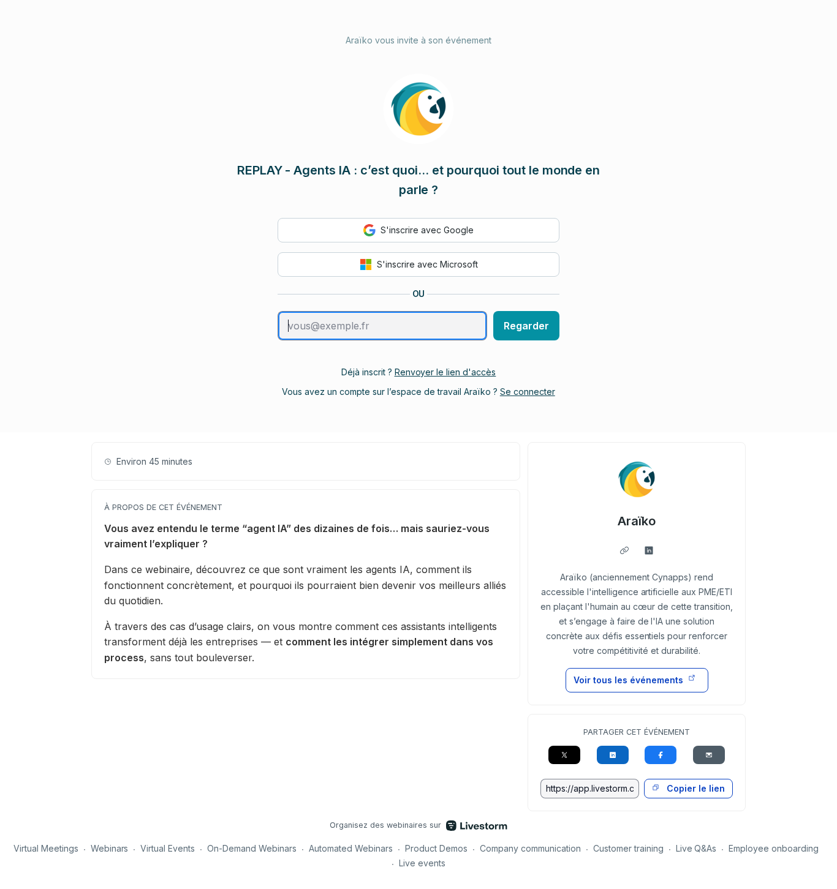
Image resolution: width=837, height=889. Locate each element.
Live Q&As (696, 848)
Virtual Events (167, 848)
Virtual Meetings (45, 848)
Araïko (637, 521)
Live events (422, 863)
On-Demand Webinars (252, 848)
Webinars (110, 848)
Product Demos (436, 848)
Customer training (628, 848)
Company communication (530, 848)
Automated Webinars (351, 848)
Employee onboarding (774, 848)
